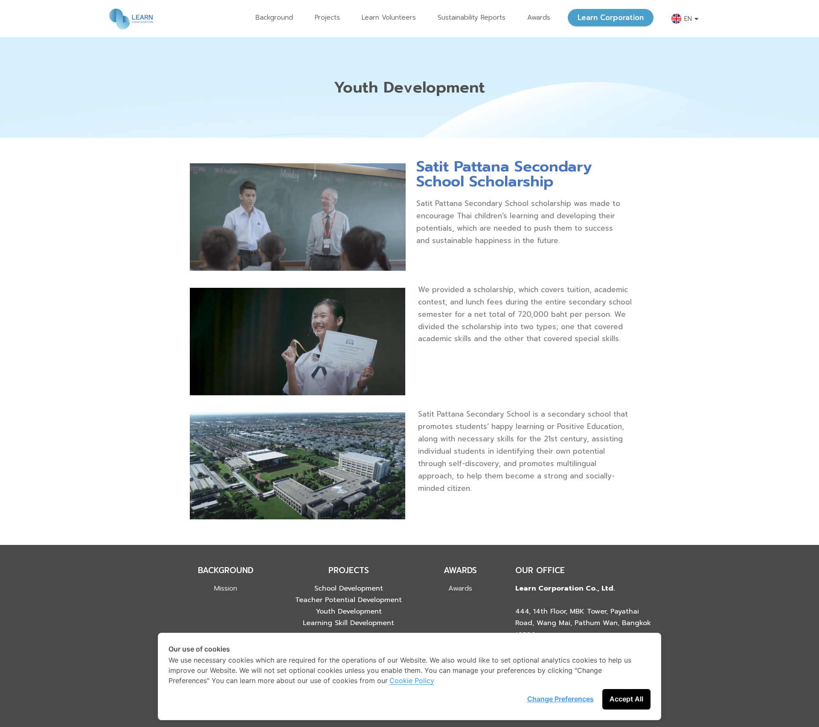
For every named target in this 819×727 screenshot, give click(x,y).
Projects (327, 17)
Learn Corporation (611, 17)
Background (274, 17)
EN (688, 18)
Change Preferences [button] (560, 699)
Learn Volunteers (389, 17)
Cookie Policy (411, 680)
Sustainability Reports (471, 17)
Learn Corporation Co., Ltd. (565, 588)
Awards (538, 17)
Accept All (626, 699)
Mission (225, 588)
